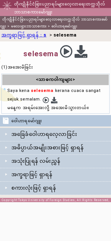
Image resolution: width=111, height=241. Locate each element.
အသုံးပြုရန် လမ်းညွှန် (35, 161)
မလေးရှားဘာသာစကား (29, 26)
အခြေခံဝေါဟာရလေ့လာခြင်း (44, 134)
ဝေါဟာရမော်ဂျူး (64, 26)
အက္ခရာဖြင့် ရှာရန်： (23, 35)
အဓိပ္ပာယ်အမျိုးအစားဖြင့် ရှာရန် (47, 147)
